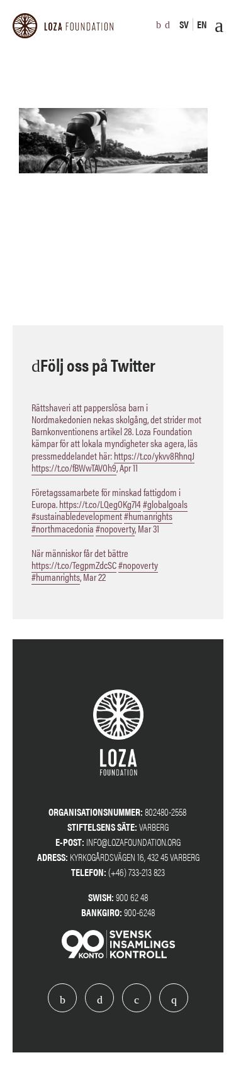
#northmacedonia (62, 528)
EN (202, 24)
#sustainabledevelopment (76, 516)
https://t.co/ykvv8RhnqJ (154, 455)
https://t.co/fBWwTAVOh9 (73, 467)
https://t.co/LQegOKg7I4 (100, 504)
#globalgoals (165, 504)
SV (184, 24)
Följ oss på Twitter (97, 364)
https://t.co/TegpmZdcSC (73, 565)
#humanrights (148, 516)
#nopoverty (115, 528)
